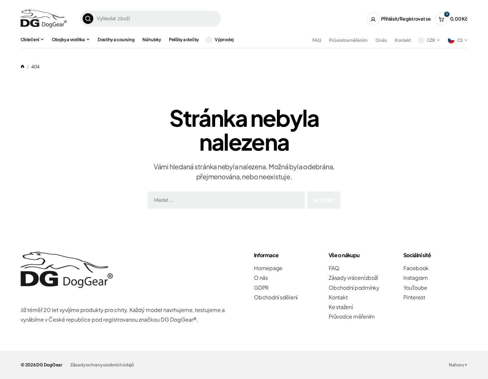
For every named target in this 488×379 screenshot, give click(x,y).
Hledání (88, 18)
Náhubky (151, 39)
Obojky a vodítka (68, 39)
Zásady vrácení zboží (353, 277)
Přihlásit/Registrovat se (406, 19)
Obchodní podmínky (354, 287)
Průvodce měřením (348, 40)
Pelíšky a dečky (184, 39)
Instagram (415, 277)
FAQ (316, 40)
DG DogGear (49, 364)
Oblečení (30, 39)
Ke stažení (341, 306)
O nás (381, 40)
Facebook (416, 268)
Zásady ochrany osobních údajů (102, 364)
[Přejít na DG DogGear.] (23, 66)
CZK (431, 40)
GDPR (261, 287)
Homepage (268, 268)
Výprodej (224, 39)
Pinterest (414, 297)
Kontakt (403, 40)
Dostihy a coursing (116, 39)
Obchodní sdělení (275, 297)
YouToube (415, 287)
